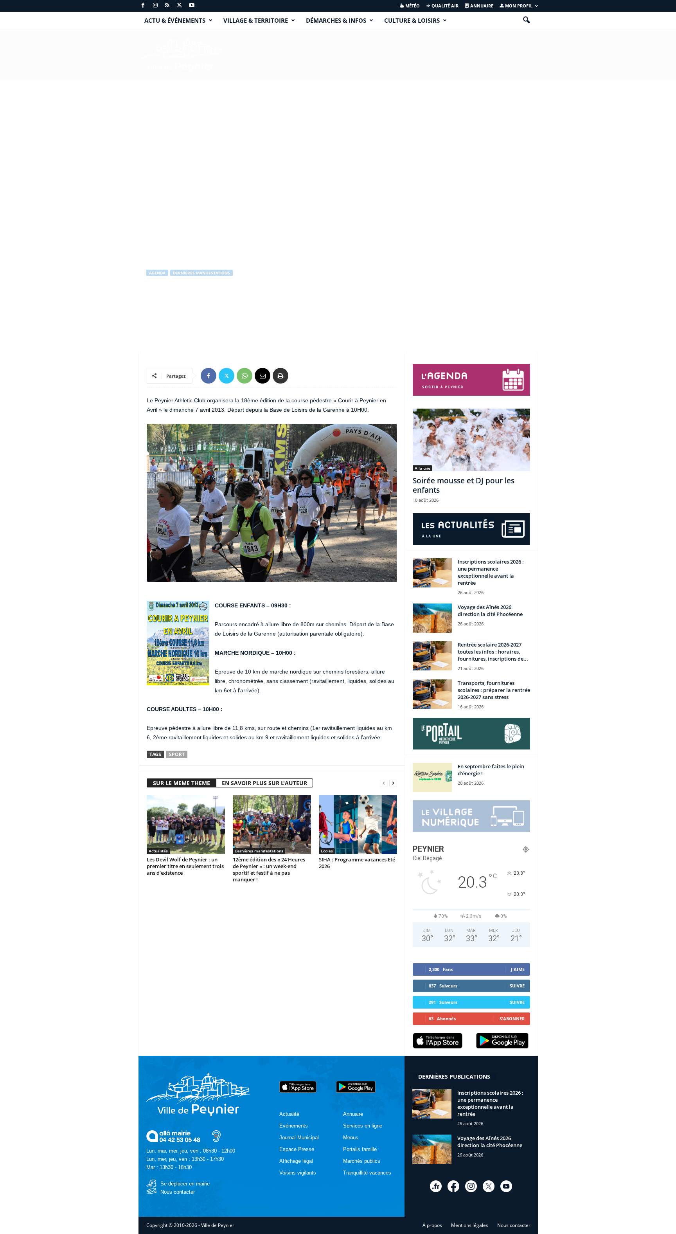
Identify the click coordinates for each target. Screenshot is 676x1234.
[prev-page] (384, 783)
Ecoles (327, 851)
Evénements (293, 1126)
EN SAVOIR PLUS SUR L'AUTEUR (264, 783)
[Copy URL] (298, 376)
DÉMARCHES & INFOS (336, 20)
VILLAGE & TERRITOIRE (255, 20)
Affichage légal (296, 1161)
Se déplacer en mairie (185, 1184)
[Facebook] (143, 5)
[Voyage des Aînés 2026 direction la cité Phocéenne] (432, 618)
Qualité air (444, 6)
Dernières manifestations (201, 273)
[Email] (262, 376)
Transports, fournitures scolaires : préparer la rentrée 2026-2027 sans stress (494, 690)
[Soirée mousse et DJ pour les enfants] (471, 440)
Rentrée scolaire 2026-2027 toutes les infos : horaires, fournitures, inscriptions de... (493, 651)
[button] (526, 20)
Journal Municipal (299, 1137)
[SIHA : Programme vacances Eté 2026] (358, 824)
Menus (350, 1137)
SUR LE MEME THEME (181, 783)
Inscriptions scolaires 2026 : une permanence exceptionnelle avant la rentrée (491, 572)
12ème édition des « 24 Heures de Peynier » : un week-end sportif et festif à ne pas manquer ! (269, 869)
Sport (177, 754)
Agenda (157, 273)
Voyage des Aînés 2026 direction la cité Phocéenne (490, 610)
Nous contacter (177, 1192)
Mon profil (518, 6)
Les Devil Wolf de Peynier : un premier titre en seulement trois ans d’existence (185, 866)
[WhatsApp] (244, 376)
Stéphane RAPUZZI (174, 306)
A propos (432, 1225)
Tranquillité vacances (367, 1173)
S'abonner (512, 1018)
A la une (422, 468)
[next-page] (393, 783)
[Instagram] (155, 5)
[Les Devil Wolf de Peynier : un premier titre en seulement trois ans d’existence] (186, 824)
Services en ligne (362, 1126)
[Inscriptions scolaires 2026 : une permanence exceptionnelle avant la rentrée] (432, 572)
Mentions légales (469, 1225)
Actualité (289, 1114)
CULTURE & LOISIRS (412, 20)
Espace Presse (296, 1149)
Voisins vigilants (297, 1173)
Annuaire (481, 6)
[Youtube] (191, 5)
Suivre (517, 986)
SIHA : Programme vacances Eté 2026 (357, 863)
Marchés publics (361, 1161)
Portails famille (360, 1149)
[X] (179, 5)
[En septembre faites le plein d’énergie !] (432, 777)
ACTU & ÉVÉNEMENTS (174, 20)
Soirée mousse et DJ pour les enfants (463, 485)
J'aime (518, 969)
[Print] (280, 376)
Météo (412, 6)
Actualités (158, 851)
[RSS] (167, 5)
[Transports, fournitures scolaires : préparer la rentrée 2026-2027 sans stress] (432, 694)
